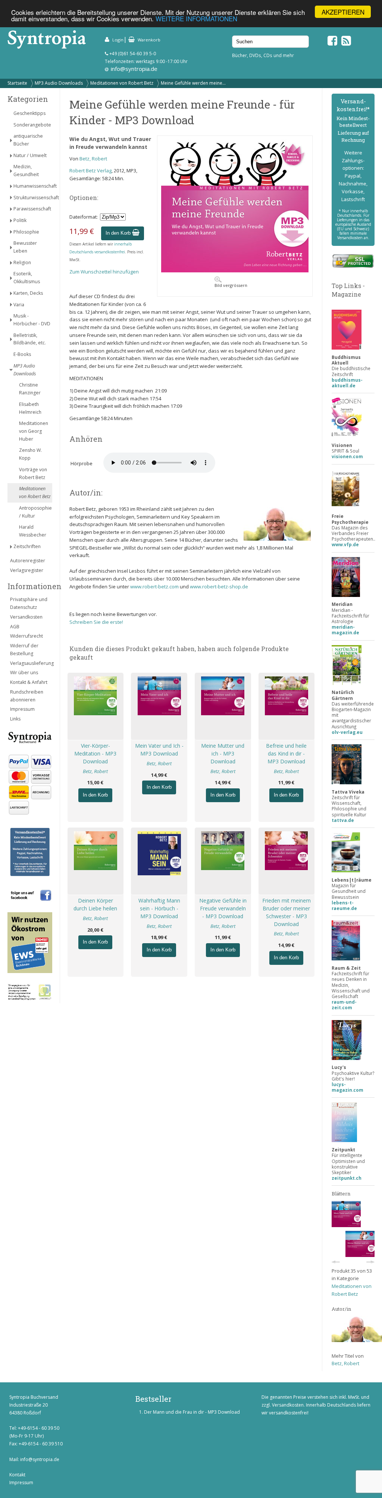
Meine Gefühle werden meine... (193, 83)
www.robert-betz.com (154, 586)
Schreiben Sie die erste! (96, 622)
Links (15, 719)
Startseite (17, 83)
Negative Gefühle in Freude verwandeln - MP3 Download (223, 908)
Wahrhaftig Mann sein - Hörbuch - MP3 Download (159, 908)
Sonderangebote (32, 125)
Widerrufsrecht (26, 636)
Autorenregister (27, 560)
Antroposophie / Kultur (35, 512)
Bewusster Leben (25, 247)
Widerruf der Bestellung (24, 649)
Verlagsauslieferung (31, 663)
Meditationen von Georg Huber (33, 431)
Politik (19, 220)
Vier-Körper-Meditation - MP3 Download (95, 753)
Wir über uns (24, 672)
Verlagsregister (26, 570)
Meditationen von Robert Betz (121, 83)
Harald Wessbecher (32, 531)
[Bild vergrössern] (235, 270)
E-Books (22, 354)
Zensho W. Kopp (30, 454)
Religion (22, 262)
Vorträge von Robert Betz (33, 473)
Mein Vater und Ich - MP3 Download (159, 749)
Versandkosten (26, 617)
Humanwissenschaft (32, 186)
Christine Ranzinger (30, 389)
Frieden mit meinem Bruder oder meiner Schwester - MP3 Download (286, 912)
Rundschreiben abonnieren (26, 696)
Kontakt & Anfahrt (28, 682)
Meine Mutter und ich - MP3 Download (222, 753)
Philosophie (26, 232)
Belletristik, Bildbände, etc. (29, 339)
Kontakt (17, 1475)
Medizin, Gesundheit (26, 170)
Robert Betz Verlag (90, 170)
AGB (14, 626)
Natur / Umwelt (30, 155)
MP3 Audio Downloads (59, 83)
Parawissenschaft (32, 209)
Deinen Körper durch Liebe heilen (95, 904)
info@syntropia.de (134, 68)
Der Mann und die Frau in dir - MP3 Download (192, 1412)
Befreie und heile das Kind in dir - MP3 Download (286, 753)
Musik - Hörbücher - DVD (31, 320)
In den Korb (119, 233)
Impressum (22, 709)
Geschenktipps (29, 113)
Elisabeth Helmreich (30, 408)
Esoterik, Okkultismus (26, 277)
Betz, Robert (93, 158)
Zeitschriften (27, 546)
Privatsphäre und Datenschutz (28, 603)
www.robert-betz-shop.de (219, 586)
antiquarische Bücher (28, 140)
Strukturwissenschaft (32, 197)
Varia (18, 304)
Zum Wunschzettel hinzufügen (104, 271)
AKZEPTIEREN (343, 11)
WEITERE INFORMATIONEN (196, 18)
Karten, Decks (28, 293)
